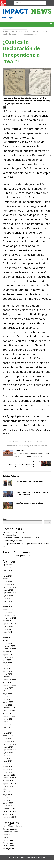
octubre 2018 (8, 814)
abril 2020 (6, 763)
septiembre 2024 (9, 623)
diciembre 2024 (9, 615)
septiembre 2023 (9, 654)
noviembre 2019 (9, 777)
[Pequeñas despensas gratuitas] (8, 505)
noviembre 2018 (9, 811)
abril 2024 (6, 635)
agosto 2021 (8, 719)
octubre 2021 (8, 713)
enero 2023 (7, 674)
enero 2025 (7, 612)
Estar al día (7, 834)
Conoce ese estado (10, 832)
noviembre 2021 (9, 710)
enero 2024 (7, 643)
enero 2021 (7, 738)
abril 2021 (6, 730)
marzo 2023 (7, 668)
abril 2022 (6, 696)
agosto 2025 (8, 595)
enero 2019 (7, 806)
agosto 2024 (8, 626)
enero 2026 (7, 581)
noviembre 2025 (9, 587)
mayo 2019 (7, 794)
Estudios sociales (20, 31)
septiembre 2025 (9, 593)
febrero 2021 (8, 735)
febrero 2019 (8, 803)
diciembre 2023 (9, 646)
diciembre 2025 (9, 584)
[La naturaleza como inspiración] (8, 483)
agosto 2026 (8, 565)
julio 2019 (6, 789)
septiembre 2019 (9, 783)
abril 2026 (6, 573)
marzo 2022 (7, 699)
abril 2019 (6, 797)
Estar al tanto (8, 840)
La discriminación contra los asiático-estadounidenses (31, 493)
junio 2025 (7, 598)
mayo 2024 (7, 632)
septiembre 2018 (9, 817)
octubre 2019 (8, 780)
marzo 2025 (7, 606)
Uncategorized (8, 848)
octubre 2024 (8, 620)
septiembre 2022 (9, 685)
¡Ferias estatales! (9, 535)
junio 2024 (7, 629)
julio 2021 (6, 721)
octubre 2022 (8, 682)
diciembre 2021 (9, 708)
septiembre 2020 (9, 749)
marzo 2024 (7, 637)
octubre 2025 (8, 590)
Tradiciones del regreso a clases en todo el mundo (23, 538)
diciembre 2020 (9, 741)
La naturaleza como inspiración (28, 481)
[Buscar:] (30, 3)
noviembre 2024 (9, 618)
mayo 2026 (7, 570)
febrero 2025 (8, 609)
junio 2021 (7, 724)
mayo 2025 (7, 601)
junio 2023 (7, 660)
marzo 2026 (7, 576)
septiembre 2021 (9, 716)
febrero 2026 (8, 579)
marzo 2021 (7, 733)
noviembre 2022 (9, 679)
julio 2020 (6, 755)
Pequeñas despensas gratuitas (28, 503)
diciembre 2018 (9, 808)
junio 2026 (7, 567)
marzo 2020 (7, 766)
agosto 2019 (8, 786)
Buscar (5, 519)
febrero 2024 (8, 640)
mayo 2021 (7, 727)
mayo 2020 (7, 761)
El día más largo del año (12, 540)
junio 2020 (7, 758)
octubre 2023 (8, 651)
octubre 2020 (8, 747)
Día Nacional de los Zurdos (14, 532)
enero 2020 (7, 772)
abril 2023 (6, 665)
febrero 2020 (8, 769)
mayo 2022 (7, 693)
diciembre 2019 (9, 775)
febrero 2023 (8, 671)
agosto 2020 (8, 752)
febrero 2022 (8, 702)
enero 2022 (7, 705)
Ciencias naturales (10, 829)
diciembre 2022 (9, 677)
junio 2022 (7, 691)
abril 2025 (6, 604)
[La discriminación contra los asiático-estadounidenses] (8, 494)
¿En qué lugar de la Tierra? (13, 826)
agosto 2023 (8, 657)
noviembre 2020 (9, 744)
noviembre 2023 (9, 649)
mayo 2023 (7, 663)
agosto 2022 (8, 688)
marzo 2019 (7, 800)
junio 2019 (7, 792)
